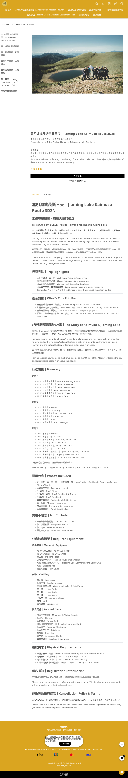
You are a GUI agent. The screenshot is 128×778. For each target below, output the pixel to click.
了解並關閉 (65, 744)
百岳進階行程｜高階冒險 (24, 24)
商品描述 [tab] (35, 194)
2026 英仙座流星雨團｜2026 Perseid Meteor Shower (9, 37)
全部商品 (5, 24)
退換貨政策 (67, 730)
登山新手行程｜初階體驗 (10, 54)
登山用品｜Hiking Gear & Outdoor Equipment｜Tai (9, 82)
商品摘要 (34, 149)
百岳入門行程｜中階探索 (10, 63)
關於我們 (77, 730)
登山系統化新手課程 (10, 46)
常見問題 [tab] (47, 194)
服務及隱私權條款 (54, 730)
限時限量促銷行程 (9, 91)
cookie (58, 737)
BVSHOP (68, 766)
